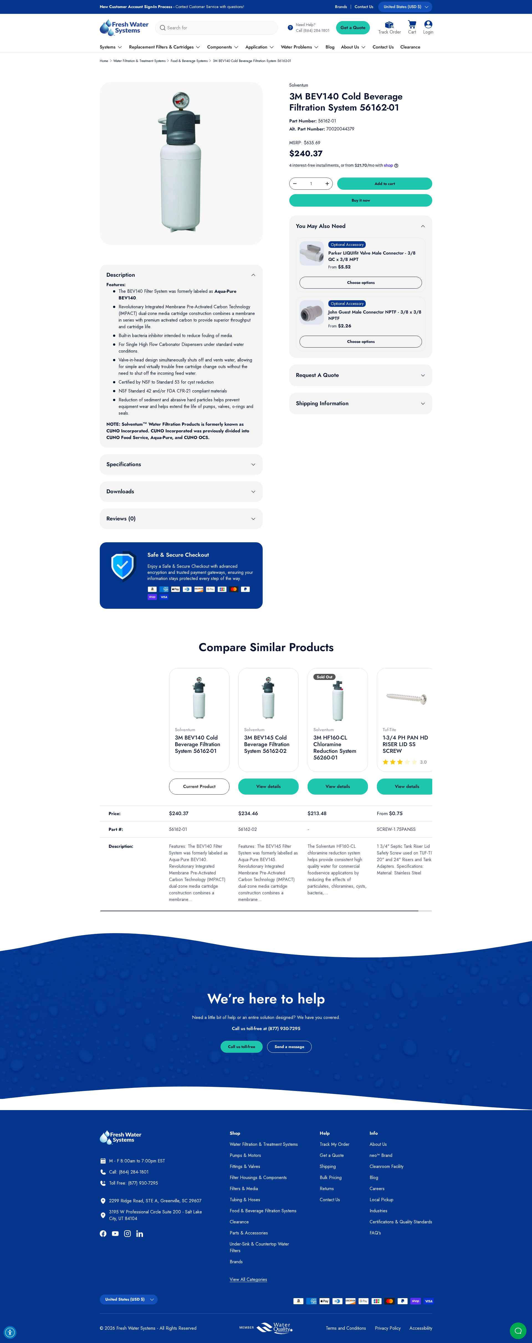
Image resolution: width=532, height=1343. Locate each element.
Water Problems (296, 47)
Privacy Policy (388, 1328)
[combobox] (216, 28)
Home (104, 60)
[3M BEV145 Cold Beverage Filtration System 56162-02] (268, 698)
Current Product (199, 786)
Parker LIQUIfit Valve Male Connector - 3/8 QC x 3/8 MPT (372, 256)
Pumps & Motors (245, 1155)
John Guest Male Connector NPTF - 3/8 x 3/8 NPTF (374, 315)
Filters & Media (244, 1188)
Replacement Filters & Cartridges (161, 47)
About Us (350, 47)
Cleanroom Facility (386, 1166)
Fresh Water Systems (135, 1328)
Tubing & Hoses (245, 1199)
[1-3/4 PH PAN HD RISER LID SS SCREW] (407, 698)
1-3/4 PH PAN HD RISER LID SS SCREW (405, 744)
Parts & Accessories (249, 1233)
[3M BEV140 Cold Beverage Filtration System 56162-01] (199, 698)
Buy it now (361, 200)
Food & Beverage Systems (189, 60)
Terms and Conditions (346, 1328)
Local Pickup (381, 1199)
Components (219, 47)
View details (268, 786)
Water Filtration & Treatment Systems (139, 60)
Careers (377, 1188)
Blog (330, 47)
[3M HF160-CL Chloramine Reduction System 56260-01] (337, 698)
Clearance (410, 47)
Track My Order (334, 1144)
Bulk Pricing (331, 1177)
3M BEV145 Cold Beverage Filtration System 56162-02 (267, 744)
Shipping (328, 1166)
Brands (341, 6)
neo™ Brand (381, 1155)
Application (256, 47)
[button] (412, 27)
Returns (327, 1188)
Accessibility (421, 1328)
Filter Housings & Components (258, 1177)
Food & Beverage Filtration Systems (263, 1211)
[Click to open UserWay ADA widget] (10, 1332)
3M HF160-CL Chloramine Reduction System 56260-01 (334, 748)
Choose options (361, 282)
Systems (108, 47)
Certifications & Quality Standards (401, 1222)
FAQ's (375, 1233)
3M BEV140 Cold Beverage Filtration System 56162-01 (252, 60)
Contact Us (364, 6)
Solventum (298, 85)
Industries (378, 1211)
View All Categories (248, 1279)
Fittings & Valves (245, 1166)
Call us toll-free (241, 1046)
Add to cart (385, 183)
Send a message (289, 1046)
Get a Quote (353, 27)
